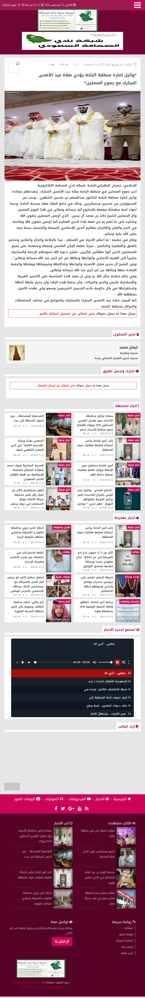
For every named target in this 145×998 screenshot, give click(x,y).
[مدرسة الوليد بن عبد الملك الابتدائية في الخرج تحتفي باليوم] (126, 886)
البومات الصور (24, 799)
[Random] (123, 662)
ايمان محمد (128, 347)
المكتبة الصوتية (124, 940)
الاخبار (100, 799)
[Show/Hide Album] (128, 661)
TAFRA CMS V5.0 (31, 987)
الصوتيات (52, 799)
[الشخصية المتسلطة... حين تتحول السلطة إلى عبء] (63, 866)
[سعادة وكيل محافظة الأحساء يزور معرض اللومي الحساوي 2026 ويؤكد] (63, 845)
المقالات (128, 928)
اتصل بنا (60, 942)
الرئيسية (119, 799)
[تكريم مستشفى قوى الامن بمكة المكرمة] (126, 866)
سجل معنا (128, 313)
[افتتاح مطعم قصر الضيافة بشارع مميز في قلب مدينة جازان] (126, 907)
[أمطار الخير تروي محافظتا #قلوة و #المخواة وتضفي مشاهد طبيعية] (63, 907)
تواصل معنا (127, 947)
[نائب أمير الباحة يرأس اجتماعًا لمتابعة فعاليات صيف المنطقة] (63, 886)
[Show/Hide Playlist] (128, 663)
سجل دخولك (105, 313)
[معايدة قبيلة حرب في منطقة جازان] (126, 845)
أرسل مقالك (127, 953)
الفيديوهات (77, 799)
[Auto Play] (117, 662)
